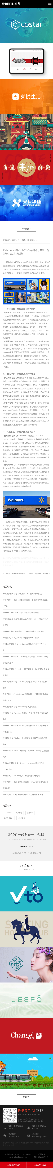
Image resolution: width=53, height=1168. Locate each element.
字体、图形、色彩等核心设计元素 (25, 526)
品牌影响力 (10, 273)
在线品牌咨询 (13, 1164)
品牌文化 (44, 334)
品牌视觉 (15, 381)
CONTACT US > (26, 847)
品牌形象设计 (8, 818)
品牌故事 (13, 331)
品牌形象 (17, 269)
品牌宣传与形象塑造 (34, 533)
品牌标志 (19, 813)
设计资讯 (21, 240)
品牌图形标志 (40, 421)
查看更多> (26, 229)
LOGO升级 (21, 818)
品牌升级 (30, 813)
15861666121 (39, 1164)
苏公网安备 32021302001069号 (41, 1155)
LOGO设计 (31, 240)
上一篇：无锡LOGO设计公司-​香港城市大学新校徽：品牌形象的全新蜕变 (15, 575)
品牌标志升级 (32, 262)
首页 (14, 240)
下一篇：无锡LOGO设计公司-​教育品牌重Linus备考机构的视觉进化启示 (38, 575)
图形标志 (32, 378)
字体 (29, 341)
